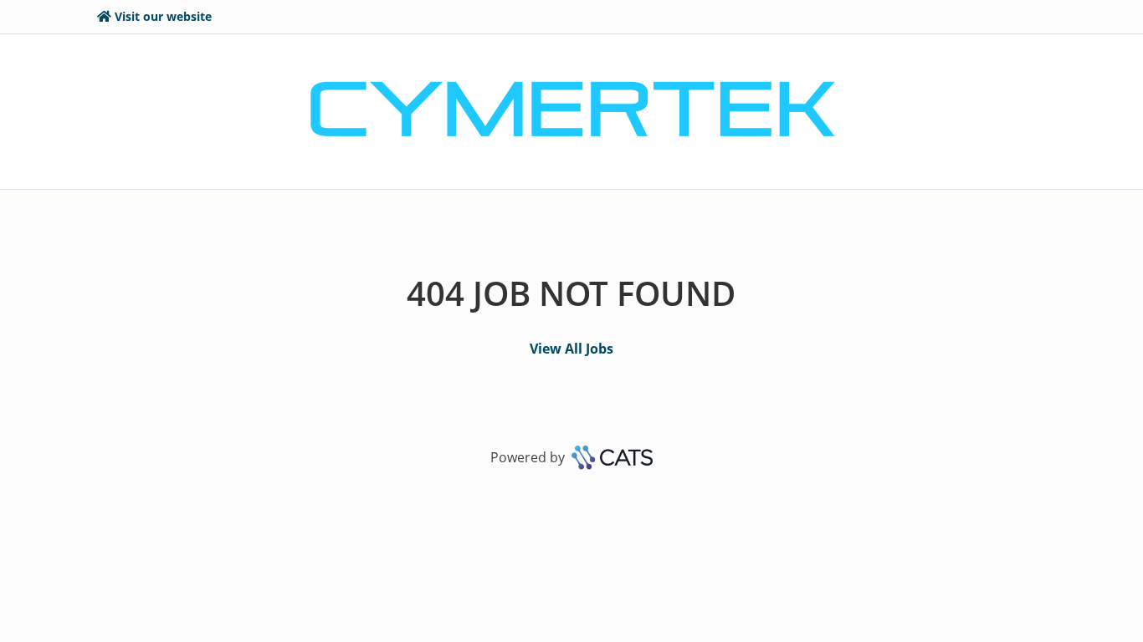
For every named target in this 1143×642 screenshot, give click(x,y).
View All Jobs (571, 348)
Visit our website (163, 16)
